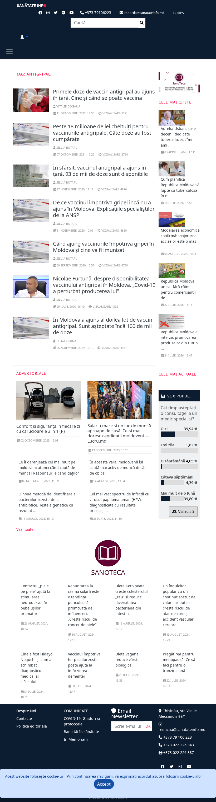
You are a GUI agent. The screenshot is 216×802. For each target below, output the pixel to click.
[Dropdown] (24, 36)
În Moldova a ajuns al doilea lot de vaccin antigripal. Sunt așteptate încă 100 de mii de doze (102, 326)
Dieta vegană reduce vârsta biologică (127, 659)
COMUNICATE (76, 710)
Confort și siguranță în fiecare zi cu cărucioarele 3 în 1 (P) (48, 428)
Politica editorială (31, 726)
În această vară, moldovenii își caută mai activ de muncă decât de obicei (118, 467)
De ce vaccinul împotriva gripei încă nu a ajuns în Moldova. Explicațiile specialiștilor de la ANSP (104, 209)
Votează (185, 511)
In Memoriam (76, 739)
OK (148, 726)
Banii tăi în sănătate (81, 731)
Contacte (24, 718)
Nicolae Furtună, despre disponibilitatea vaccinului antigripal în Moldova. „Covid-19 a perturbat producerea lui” (104, 285)
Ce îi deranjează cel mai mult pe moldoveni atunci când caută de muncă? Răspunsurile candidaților (48, 467)
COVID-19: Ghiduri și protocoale (82, 721)
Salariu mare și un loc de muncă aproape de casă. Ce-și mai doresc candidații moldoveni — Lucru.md (119, 433)
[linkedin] (180, 766)
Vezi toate (24, 529)
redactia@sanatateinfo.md (182, 729)
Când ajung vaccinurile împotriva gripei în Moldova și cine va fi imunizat (103, 247)
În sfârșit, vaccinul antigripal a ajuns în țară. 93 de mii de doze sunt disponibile (100, 170)
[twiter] (171, 766)
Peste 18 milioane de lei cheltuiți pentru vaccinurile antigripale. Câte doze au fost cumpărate (102, 133)
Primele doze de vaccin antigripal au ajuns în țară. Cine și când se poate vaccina (104, 94)
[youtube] (189, 766)
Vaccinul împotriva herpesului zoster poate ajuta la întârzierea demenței (84, 665)
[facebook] (162, 766)
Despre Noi (26, 710)
